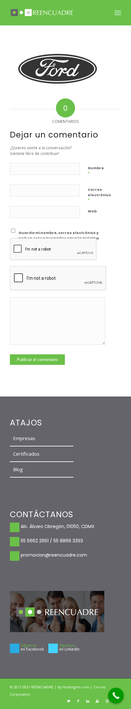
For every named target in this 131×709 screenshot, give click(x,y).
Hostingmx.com (76, 687)
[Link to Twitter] (68, 701)
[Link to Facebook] (78, 701)
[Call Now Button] (116, 696)
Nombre (96, 170)
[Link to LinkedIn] (88, 701)
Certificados (26, 454)
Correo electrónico (99, 195)
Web (92, 211)
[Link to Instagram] (107, 701)
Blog (18, 469)
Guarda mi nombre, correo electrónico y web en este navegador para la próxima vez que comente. (58, 238)
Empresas (24, 438)
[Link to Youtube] (97, 701)
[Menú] (117, 12)
